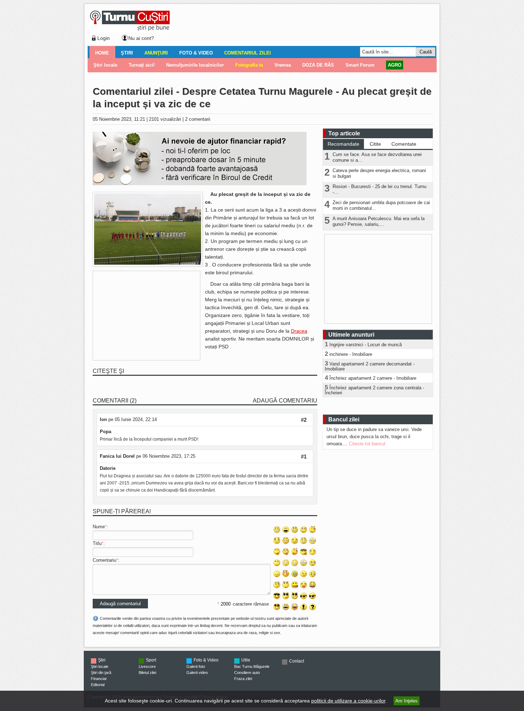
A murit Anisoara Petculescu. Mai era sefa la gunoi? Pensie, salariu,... (379, 221)
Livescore (147, 666)
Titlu (97, 543)
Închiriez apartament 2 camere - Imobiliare (372, 378)
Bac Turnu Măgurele (251, 666)
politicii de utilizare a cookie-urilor (348, 701)
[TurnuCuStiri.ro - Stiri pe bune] (130, 30)
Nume (99, 526)
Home (102, 53)
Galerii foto (195, 666)
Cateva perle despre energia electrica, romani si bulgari (379, 173)
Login (103, 38)
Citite (375, 144)
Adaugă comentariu (285, 401)
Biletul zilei (147, 672)
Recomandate (343, 144)
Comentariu (104, 560)
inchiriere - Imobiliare (350, 354)
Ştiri (127, 53)
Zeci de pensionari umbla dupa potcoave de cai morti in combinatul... (381, 205)
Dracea (299, 331)
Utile (245, 660)
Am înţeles (406, 701)
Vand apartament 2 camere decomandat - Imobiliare (370, 366)
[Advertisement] (301, 26)
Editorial (97, 685)
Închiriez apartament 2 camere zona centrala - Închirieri (374, 390)
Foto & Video (196, 53)
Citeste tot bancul (367, 443)
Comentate (403, 144)
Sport (151, 660)
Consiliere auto (247, 672)
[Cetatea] (147, 264)
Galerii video (197, 672)
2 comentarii (197, 119)
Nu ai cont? (141, 38)
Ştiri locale (99, 666)
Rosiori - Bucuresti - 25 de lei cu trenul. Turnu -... (379, 189)
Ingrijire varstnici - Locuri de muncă (365, 344)
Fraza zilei (243, 678)
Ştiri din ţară (101, 672)
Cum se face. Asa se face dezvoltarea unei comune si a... (377, 157)
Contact (296, 661)
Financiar (99, 678)
